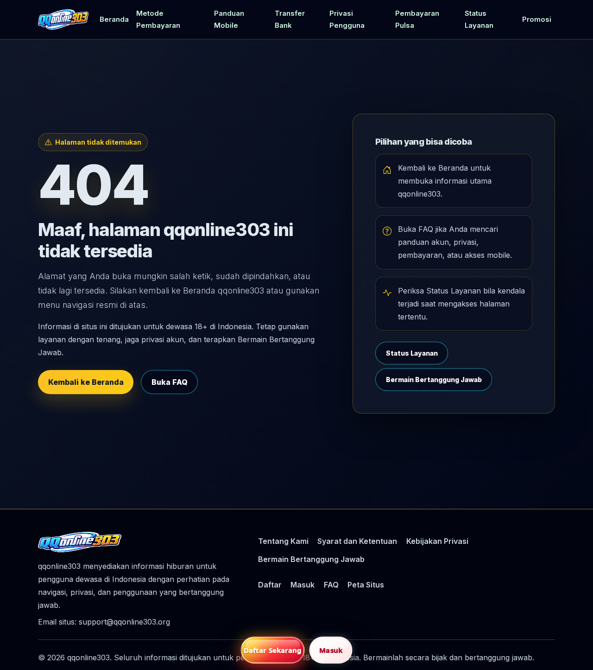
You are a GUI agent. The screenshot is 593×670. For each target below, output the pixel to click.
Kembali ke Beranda (86, 382)
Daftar (270, 584)
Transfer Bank (290, 19)
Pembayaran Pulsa (417, 19)
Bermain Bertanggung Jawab (434, 379)
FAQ (331, 584)
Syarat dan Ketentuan (357, 541)
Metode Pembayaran (158, 19)
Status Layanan (479, 19)
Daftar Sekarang (273, 650)
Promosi (536, 19)
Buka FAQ (169, 382)
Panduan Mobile (229, 19)
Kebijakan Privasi (437, 541)
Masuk (302, 584)
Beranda (114, 19)
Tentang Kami (283, 541)
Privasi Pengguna (347, 19)
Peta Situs (365, 584)
